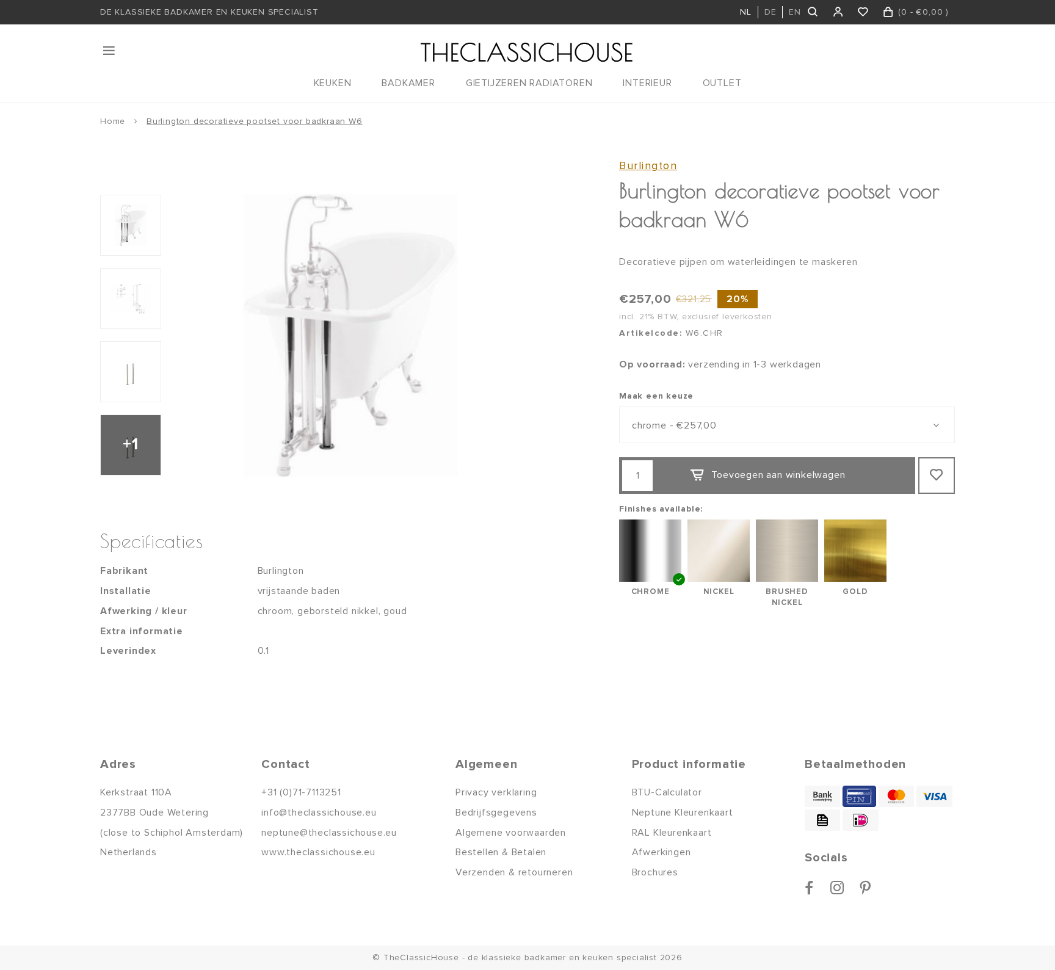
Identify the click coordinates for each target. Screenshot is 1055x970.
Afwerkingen (661, 852)
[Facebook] (809, 887)
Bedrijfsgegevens (496, 812)
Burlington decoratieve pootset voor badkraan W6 (255, 121)
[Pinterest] (865, 887)
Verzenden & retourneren (514, 872)
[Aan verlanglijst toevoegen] (936, 475)
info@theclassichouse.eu (318, 812)
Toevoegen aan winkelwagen (778, 475)
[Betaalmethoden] (822, 796)
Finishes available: (661, 509)
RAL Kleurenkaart (672, 833)
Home (112, 121)
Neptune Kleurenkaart (682, 812)
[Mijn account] (838, 12)
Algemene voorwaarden (510, 833)
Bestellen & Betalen (500, 852)
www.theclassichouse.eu (318, 852)
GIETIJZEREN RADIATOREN (529, 83)
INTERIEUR (647, 83)
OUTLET (722, 83)
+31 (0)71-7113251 (301, 792)
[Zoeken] (813, 12)
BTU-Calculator (667, 792)
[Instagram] (837, 887)
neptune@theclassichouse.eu (329, 833)
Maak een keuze (656, 396)
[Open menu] (110, 50)
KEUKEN (333, 83)
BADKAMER (408, 83)
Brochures (655, 872)
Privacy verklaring (496, 792)
